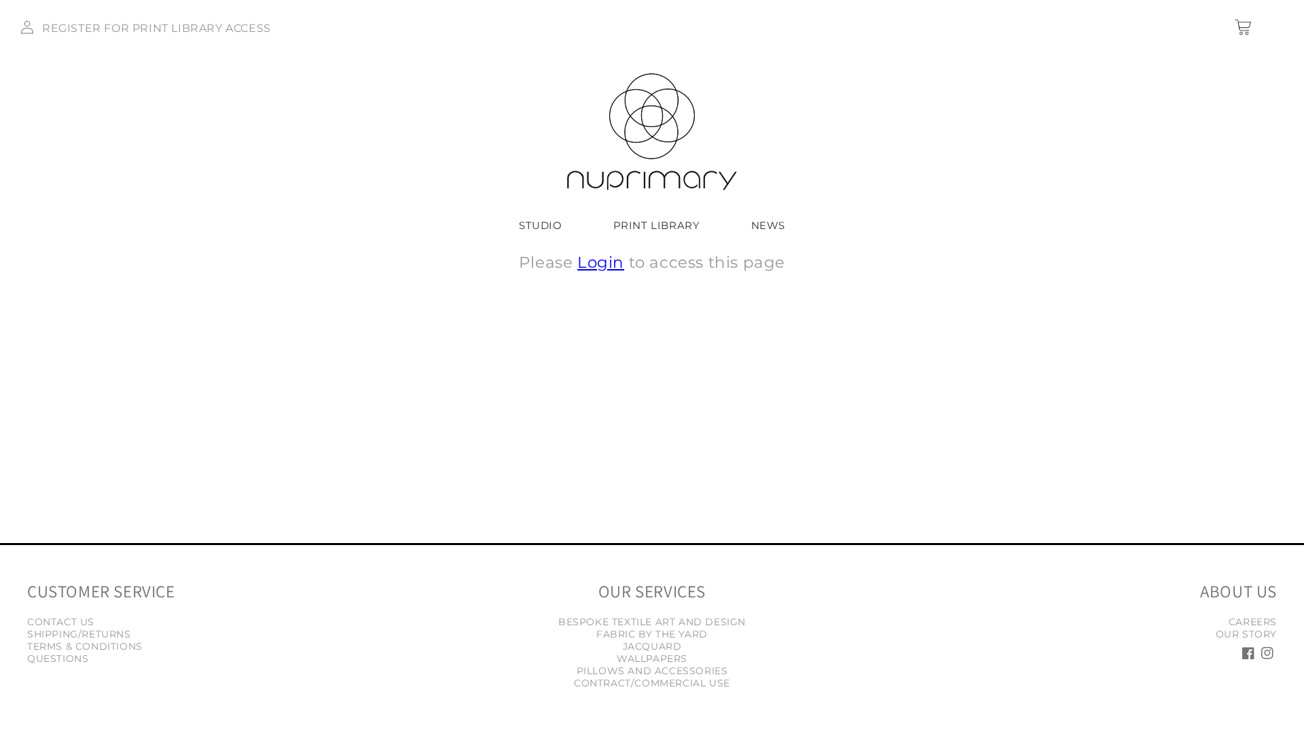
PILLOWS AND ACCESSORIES (652, 671)
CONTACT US (60, 622)
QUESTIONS (57, 658)
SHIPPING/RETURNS (79, 634)
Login (600, 262)
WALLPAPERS (652, 658)
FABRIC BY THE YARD (652, 634)
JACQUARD (652, 646)
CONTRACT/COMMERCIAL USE (652, 683)
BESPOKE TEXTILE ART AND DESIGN (652, 622)
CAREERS (1253, 622)
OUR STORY (1246, 634)
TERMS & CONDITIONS (85, 646)
